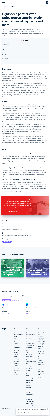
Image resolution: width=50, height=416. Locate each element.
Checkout (16, 340)
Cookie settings (41, 351)
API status (28, 397)
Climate (16, 341)
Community (40, 336)
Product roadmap (42, 358)
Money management (30, 349)
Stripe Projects (29, 403)
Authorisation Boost (18, 334)
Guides (39, 331)
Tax (15, 372)
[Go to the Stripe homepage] (3, 329)
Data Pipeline (17, 347)
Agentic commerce (30, 334)
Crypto (15, 345)
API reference (29, 313)
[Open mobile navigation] (47, 2)
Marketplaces (29, 347)
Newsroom (40, 362)
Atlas (15, 332)
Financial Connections (19, 350)
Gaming (27, 359)
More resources (41, 353)
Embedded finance (30, 340)
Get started (6, 300)
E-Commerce (29, 338)
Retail (27, 375)
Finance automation (30, 341)
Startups (28, 332)
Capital (15, 338)
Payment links (17, 361)
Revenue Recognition (19, 368)
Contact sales (6, 241)
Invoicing (16, 354)
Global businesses (30, 343)
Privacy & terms (41, 341)
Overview (34, 7)
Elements (16, 349)
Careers (40, 360)
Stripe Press (41, 364)
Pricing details (5, 313)
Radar (15, 367)
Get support (41, 371)
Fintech (27, 358)
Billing (15, 336)
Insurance (28, 365)
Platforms (28, 350)
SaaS (27, 352)
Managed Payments (18, 359)
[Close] (47, 409)
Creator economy (30, 356)
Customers (5, 6)
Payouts (16, 365)
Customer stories (42, 332)
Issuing (15, 356)
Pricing (15, 331)
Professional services (31, 372)
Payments (16, 363)
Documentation (29, 394)
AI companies (29, 354)
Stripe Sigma (17, 370)
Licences (40, 348)
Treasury (16, 376)
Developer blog (29, 405)
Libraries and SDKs (30, 401)
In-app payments (30, 345)
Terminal (16, 374)
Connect (16, 343)
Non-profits (28, 370)
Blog (39, 334)
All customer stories (43, 7)
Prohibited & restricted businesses (41, 345)
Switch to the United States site (24, 412)
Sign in (39, 377)
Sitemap (40, 350)
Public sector (29, 373)
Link (15, 358)
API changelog (29, 399)
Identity (16, 352)
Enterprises (28, 331)
